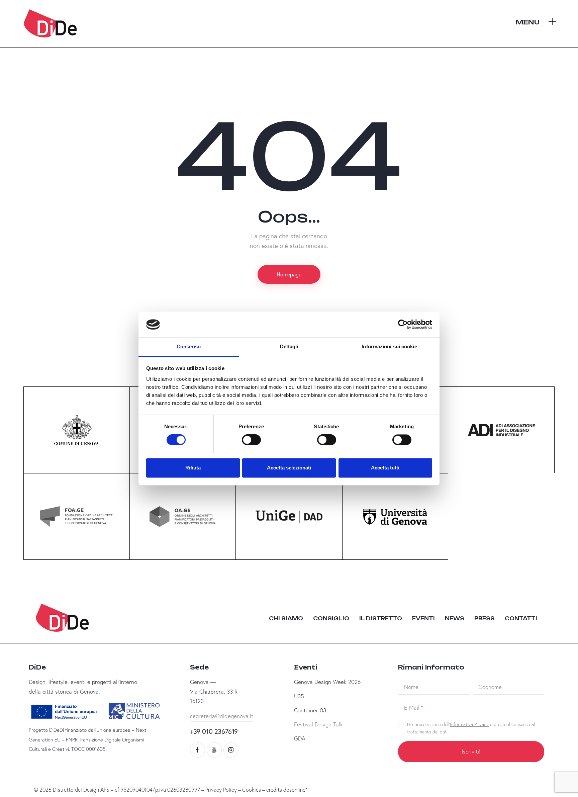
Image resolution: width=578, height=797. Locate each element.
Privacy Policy (221, 789)
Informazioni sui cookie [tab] (389, 346)
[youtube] (214, 750)
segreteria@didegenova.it (221, 715)
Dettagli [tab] (289, 346)
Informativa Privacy (469, 724)
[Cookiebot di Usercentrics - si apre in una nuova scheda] (403, 325)
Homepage (289, 274)
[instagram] (230, 750)
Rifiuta (193, 467)
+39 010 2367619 (214, 731)
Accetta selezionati (289, 467)
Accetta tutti (385, 467)
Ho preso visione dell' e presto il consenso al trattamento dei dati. (471, 728)
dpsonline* (295, 789)
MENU (528, 22)
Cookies (251, 789)
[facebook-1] (197, 750)
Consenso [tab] (189, 346)
